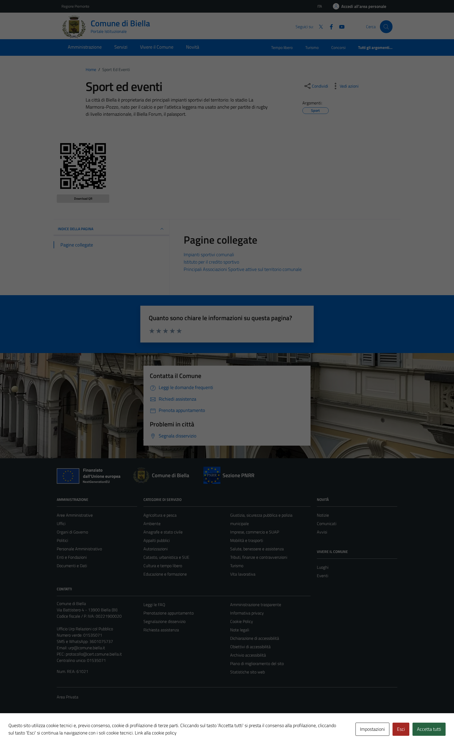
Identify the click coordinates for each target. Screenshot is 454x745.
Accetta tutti (429, 729)
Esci (401, 729)
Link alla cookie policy (156, 732)
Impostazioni (372, 729)
